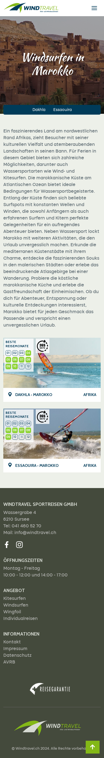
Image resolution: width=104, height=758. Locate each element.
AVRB (9, 662)
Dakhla (38, 110)
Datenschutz (17, 655)
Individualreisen (20, 619)
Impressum (15, 649)
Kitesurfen (14, 599)
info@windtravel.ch (35, 533)
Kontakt (12, 642)
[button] (93, 747)
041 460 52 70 (26, 526)
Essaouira (62, 110)
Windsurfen (15, 605)
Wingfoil (12, 612)
